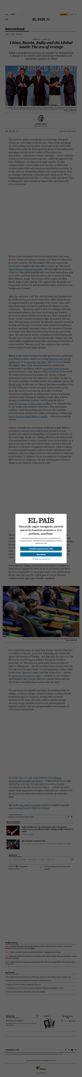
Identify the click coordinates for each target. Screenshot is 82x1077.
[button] (41, 549)
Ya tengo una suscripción (41, 559)
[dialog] (41, 538)
